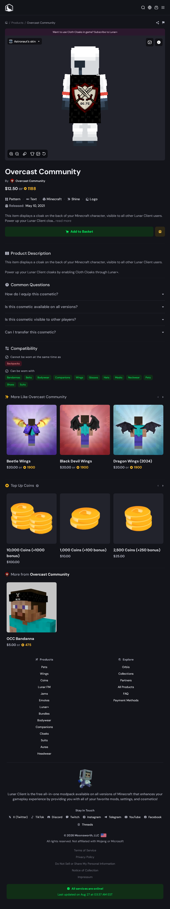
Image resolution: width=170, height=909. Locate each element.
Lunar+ (113, 272)
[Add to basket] (10, 408)
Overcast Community (49, 574)
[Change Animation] (25, 153)
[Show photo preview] (149, 42)
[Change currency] (150, 7)
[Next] (163, 396)
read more (63, 221)
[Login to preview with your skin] (159, 42)
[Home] (6, 22)
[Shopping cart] (156, 7)
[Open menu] (163, 7)
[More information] (37, 485)
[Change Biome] (38, 153)
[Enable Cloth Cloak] (32, 153)
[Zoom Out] (17, 153)
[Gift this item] (160, 232)
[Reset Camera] (44, 153)
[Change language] (103, 835)
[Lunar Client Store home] (9, 7)
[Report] (163, 22)
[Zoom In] (11, 153)
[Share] (157, 22)
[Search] (143, 7)
